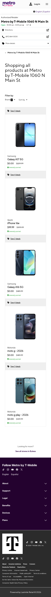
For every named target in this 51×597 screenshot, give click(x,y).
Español (46, 11)
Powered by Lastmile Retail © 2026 (25, 592)
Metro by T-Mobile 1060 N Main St (23, 52)
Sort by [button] (22, 100)
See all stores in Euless (25, 451)
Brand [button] (8, 99)
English (39, 11)
